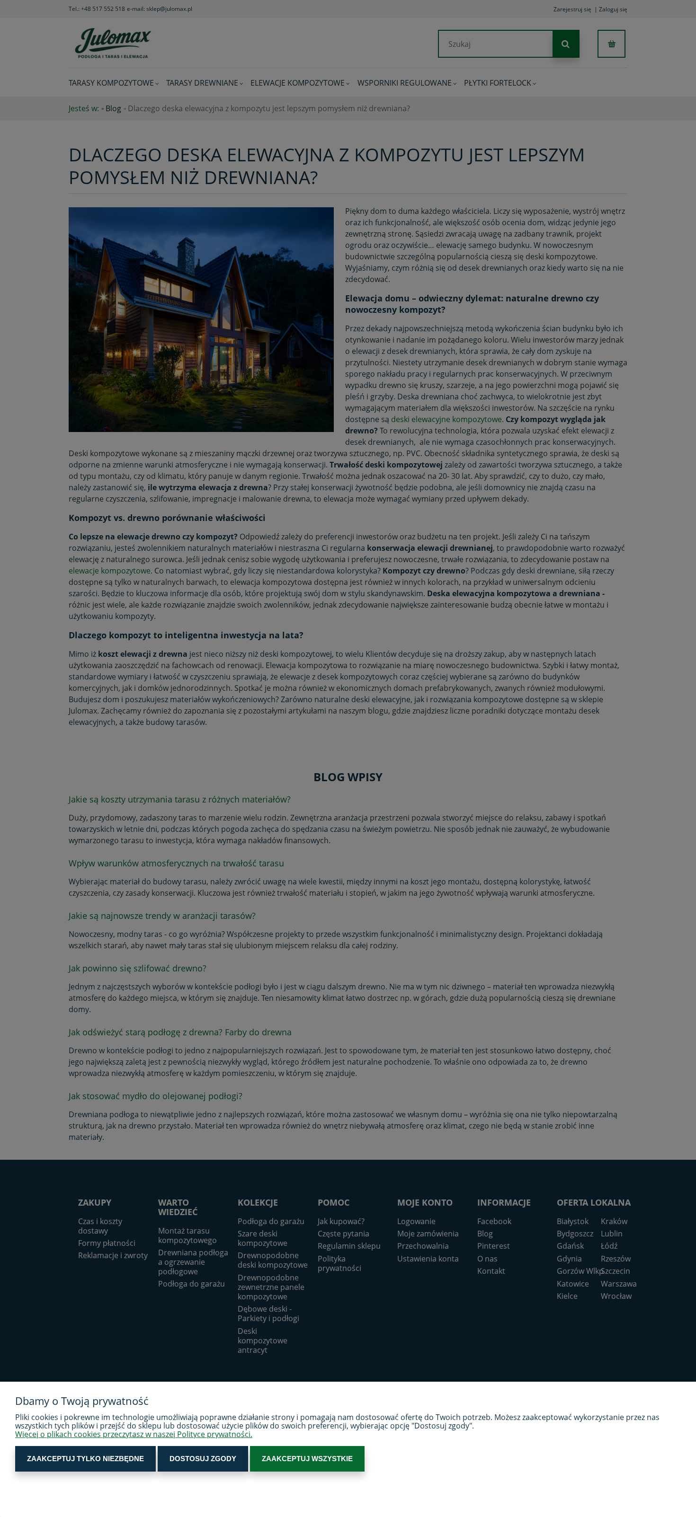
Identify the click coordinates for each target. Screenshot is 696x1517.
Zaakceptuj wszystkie (307, 1459)
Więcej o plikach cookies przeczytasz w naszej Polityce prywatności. (133, 1434)
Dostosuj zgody (203, 1459)
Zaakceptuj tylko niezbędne (85, 1459)
